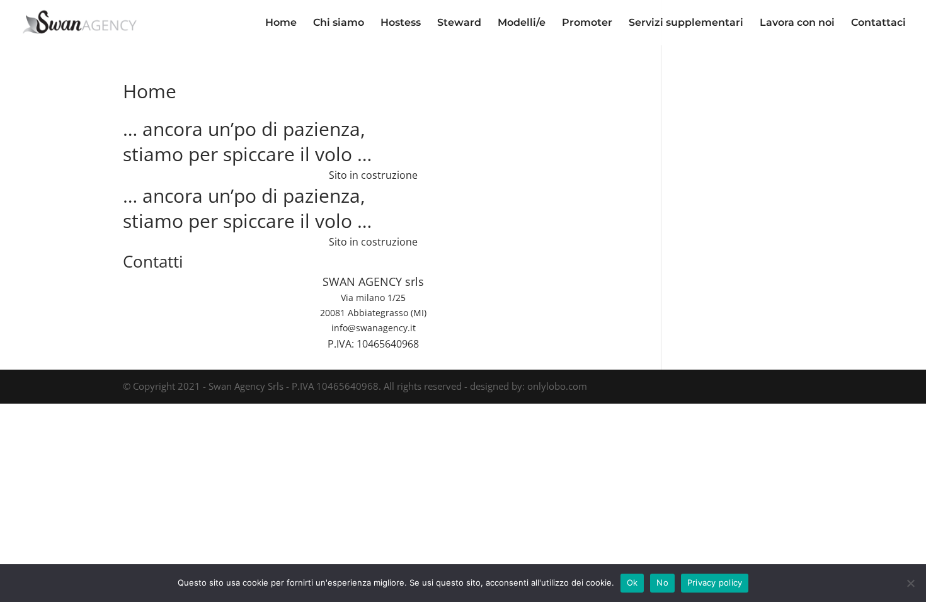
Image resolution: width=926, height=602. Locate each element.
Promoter (587, 23)
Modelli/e (522, 23)
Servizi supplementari (686, 23)
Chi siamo (338, 23)
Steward (459, 23)
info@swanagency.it (373, 328)
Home (281, 23)
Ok (632, 582)
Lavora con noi (797, 23)
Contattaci (878, 23)
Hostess (400, 23)
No (662, 582)
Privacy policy (715, 582)
